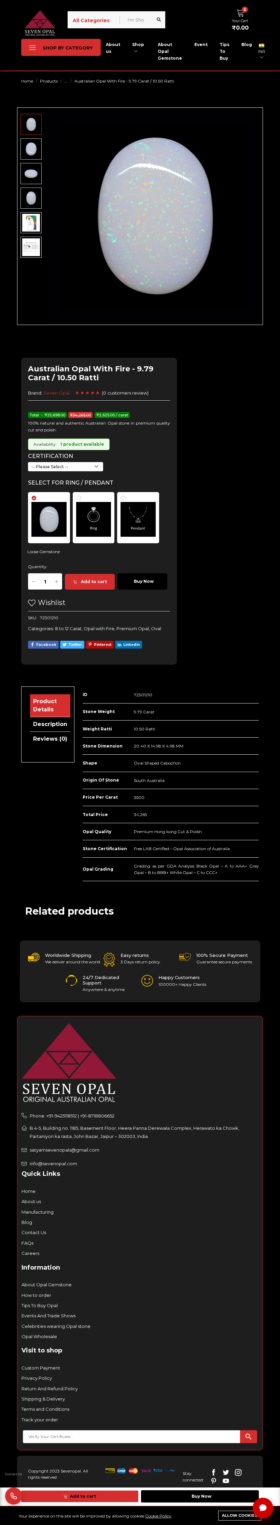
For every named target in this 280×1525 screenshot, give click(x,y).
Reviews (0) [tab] (50, 739)
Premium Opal (132, 628)
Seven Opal (56, 393)
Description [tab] (50, 724)
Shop (138, 44)
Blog (246, 44)
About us (113, 48)
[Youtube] (226, 1480)
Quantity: (37, 566)
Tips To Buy (224, 51)
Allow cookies (239, 1515)
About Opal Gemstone (170, 51)
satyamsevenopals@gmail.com (64, 1150)
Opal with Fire (99, 628)
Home (27, 81)
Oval (156, 628)
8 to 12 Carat (68, 628)
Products (49, 81)
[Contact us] (13, 1496)
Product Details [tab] (45, 705)
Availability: (45, 444)
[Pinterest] (213, 1480)
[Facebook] (213, 1472)
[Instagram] (238, 1472)
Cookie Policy (158, 1516)
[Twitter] (226, 1472)
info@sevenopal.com (53, 1163)
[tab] (53, 514)
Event (201, 44)
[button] (242, 19)
